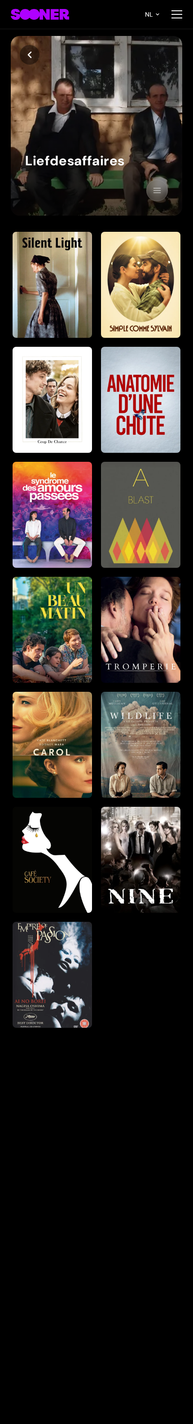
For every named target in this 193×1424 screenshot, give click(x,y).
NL (149, 14)
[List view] (157, 190)
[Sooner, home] (40, 14)
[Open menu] (176, 14)
